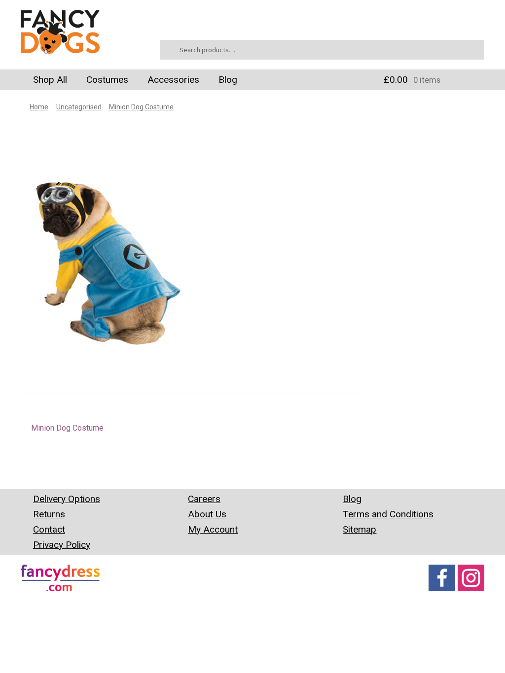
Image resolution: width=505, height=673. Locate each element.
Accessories (173, 79)
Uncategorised (79, 107)
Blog (227, 79)
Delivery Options (66, 499)
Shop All (50, 79)
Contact (49, 529)
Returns (49, 514)
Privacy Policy (61, 544)
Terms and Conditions (388, 514)
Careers (204, 499)
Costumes (107, 79)
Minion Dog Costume (141, 107)
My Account (213, 529)
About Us (207, 514)
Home (39, 107)
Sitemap (359, 529)
